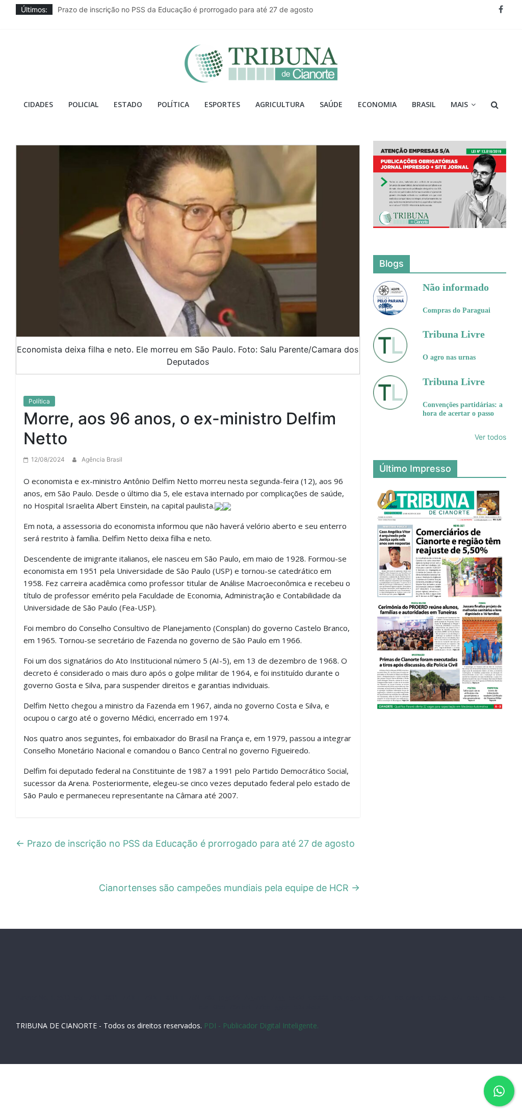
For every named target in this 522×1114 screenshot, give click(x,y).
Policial (83, 104)
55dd (296, 997)
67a (457, 997)
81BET (175, 997)
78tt (209, 997)
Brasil (423, 104)
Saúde (331, 104)
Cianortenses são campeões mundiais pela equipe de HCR (229, 887)
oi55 (473, 997)
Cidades (38, 104)
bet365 (438, 997)
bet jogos (346, 997)
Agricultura (279, 104)
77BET (131, 997)
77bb (263, 1007)
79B (94, 997)
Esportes (222, 104)
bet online (409, 997)
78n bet (240, 1007)
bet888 (318, 997)
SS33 (63, 997)
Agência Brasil (102, 459)
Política (173, 104)
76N (194, 997)
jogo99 (229, 997)
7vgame (255, 997)
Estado (128, 104)
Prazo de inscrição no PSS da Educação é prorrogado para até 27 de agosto (185, 9)
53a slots (307, 1007)
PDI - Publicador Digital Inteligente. (261, 1025)
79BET (153, 997)
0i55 (219, 1007)
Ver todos (490, 437)
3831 (111, 997)
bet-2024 (377, 997)
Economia (377, 104)
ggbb (282, 1007)
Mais (459, 104)
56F (79, 997)
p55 (489, 997)
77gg (278, 997)
